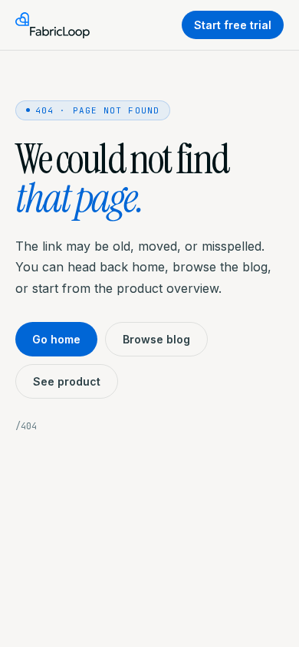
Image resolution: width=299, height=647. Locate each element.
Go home (56, 339)
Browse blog (156, 339)
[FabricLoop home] (52, 25)
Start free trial (232, 24)
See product (66, 381)
